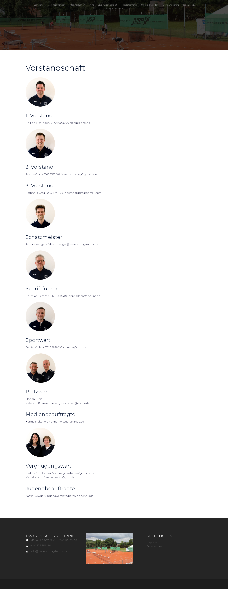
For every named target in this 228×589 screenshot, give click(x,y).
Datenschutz (155, 546)
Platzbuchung (129, 4)
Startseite (39, 4)
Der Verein (189, 4)
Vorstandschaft (171, 4)
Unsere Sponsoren (114, 8)
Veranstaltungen (56, 4)
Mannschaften (77, 4)
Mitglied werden (150, 4)
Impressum (154, 542)
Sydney (68, 583)
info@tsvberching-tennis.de (48, 551)
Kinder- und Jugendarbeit (103, 4)
